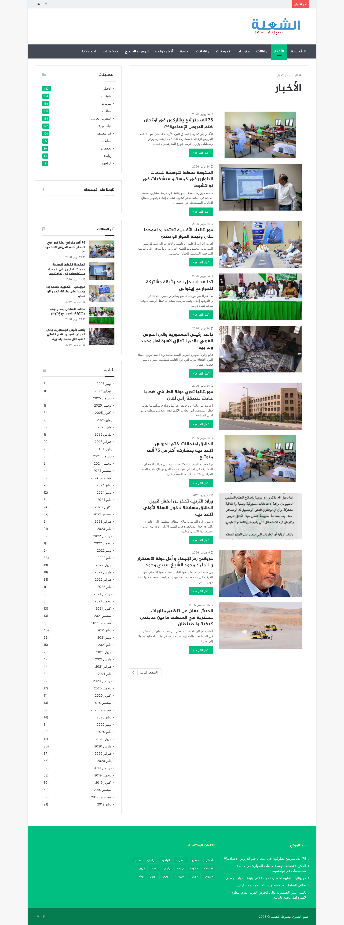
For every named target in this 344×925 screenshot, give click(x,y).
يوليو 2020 (104, 717)
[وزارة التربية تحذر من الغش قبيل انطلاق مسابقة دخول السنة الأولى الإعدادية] (260, 516)
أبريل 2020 (103, 739)
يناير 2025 (104, 449)
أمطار (209, 860)
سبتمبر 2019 (103, 790)
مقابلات (202, 51)
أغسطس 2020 (101, 710)
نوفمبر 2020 (103, 688)
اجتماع (195, 860)
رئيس (167, 868)
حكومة (194, 868)
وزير (152, 876)
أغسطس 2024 (101, 478)
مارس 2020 (103, 746)
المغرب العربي (137, 51)
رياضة (184, 51)
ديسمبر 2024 (102, 456)
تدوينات (223, 51)
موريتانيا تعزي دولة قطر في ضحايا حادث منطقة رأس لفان (178, 395)
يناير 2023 (104, 529)
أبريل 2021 (104, 652)
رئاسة (180, 868)
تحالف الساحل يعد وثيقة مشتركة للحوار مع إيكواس (179, 285)
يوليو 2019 (104, 804)
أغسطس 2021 (101, 623)
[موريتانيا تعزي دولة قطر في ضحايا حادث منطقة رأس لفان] (260, 406)
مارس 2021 (103, 659)
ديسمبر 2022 (102, 536)
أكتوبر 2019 (103, 782)
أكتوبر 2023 (103, 507)
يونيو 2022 (104, 550)
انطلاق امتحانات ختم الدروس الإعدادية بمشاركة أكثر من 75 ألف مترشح (180, 450)
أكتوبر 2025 (103, 413)
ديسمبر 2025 (102, 398)
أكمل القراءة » (201, 152)
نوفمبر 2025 (103, 405)
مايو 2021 (105, 645)
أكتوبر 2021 (103, 608)
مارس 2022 (103, 572)
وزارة (165, 876)
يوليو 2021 (104, 630)
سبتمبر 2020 (102, 703)
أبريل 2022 (104, 565)
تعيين (138, 860)
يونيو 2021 (104, 637)
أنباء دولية (164, 51)
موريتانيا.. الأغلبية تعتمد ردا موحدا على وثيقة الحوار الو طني (178, 233)
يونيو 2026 (104, 384)
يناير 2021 (105, 674)
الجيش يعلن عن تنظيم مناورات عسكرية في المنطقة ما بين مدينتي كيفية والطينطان (176, 617)
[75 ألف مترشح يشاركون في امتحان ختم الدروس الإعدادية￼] (260, 135)
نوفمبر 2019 (103, 775)
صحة (154, 868)
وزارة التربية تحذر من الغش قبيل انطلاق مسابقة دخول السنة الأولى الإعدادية (178, 508)
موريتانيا (179, 876)
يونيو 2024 (104, 492)
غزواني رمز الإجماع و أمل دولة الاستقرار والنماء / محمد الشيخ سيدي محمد (175, 562)
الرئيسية (298, 51)
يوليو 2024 (104, 485)
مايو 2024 (104, 500)
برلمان (151, 860)
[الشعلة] (276, 26)
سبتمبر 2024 (102, 471)
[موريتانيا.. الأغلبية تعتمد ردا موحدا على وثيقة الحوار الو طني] (260, 244)
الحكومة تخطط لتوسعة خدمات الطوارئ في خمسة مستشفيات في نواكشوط (178, 179)
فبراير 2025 (103, 442)
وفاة (141, 876)
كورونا (194, 876)
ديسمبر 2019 (102, 768)
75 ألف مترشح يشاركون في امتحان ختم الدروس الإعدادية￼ (178, 124)
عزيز (142, 868)
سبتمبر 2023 (102, 514)
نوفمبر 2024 (103, 463)
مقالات (261, 51)
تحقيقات (110, 51)
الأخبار (279, 51)
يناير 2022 (104, 587)
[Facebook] (45, 4)
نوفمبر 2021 (103, 601)
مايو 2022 (105, 558)
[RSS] (38, 4)
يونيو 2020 (104, 724)
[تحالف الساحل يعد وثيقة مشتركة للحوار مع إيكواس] (260, 296)
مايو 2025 (105, 427)
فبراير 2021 (103, 666)
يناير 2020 (104, 761)
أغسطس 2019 (101, 797)
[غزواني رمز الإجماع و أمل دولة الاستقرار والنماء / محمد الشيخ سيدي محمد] (260, 573)
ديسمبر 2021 (103, 594)
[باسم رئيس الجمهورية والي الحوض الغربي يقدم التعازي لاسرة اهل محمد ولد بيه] (260, 349)
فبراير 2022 (103, 579)
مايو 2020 (104, 732)
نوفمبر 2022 (103, 543)
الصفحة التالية (149, 672)
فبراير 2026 (103, 391)
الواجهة (107, 163)
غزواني (209, 876)
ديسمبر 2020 (102, 681)
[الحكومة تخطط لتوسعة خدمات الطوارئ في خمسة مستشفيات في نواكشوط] (260, 187)
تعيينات (208, 868)
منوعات (243, 51)
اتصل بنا (89, 51)
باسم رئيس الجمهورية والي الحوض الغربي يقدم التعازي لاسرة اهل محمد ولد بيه (177, 341)
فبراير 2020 (103, 753)
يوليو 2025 (104, 420)
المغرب (180, 860)
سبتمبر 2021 (103, 616)
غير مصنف (104, 133)
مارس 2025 (103, 434)
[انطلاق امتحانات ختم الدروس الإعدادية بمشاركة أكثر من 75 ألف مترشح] (260, 458)
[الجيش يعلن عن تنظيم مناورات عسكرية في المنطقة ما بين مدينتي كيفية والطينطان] (260, 625)
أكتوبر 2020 (103, 695)
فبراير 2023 (103, 521)
